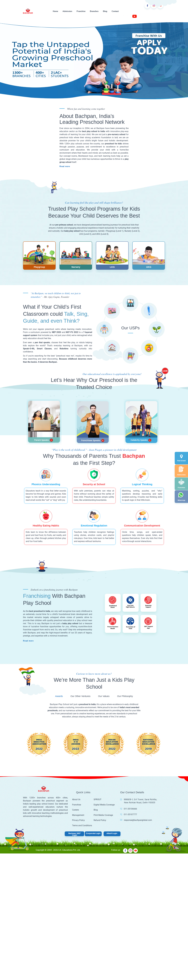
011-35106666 (130, 784)
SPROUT (97, 775)
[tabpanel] (39, 231)
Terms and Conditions (82, 801)
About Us (76, 775)
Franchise (81, 11)
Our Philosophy (125, 672)
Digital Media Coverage (104, 780)
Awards (59, 672)
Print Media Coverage (103, 791)
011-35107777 (130, 790)
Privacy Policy (78, 796)
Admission (67, 11)
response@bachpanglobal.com (138, 795)
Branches (94, 11)
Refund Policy (100, 796)
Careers (75, 785)
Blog (105, 11)
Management (78, 791)
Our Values (103, 672)
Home (55, 11)
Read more (28, 142)
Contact (115, 11)
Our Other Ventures (80, 672)
